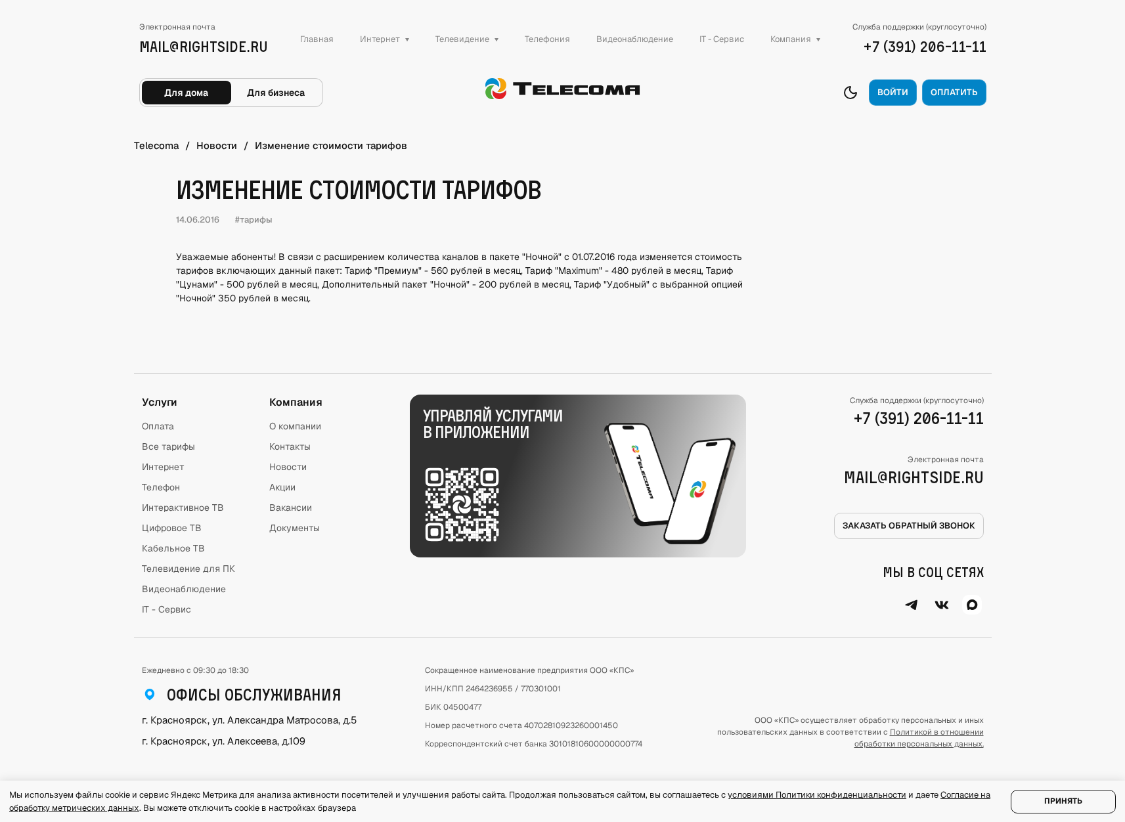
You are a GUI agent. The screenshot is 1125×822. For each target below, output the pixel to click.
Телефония (547, 39)
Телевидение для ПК (188, 568)
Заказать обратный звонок (909, 525)
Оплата (158, 426)
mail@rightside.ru (914, 477)
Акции (282, 487)
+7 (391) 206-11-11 (918, 418)
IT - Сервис (721, 39)
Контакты (290, 446)
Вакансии (290, 507)
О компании (295, 426)
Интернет (163, 467)
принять (1063, 801)
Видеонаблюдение (634, 39)
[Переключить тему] (850, 92)
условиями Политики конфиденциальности (817, 794)
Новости (216, 145)
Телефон (161, 487)
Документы (294, 528)
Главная (317, 39)
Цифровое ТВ (172, 528)
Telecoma (156, 145)
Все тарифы (168, 446)
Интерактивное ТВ (183, 507)
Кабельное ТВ (173, 548)
